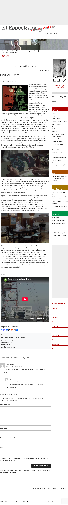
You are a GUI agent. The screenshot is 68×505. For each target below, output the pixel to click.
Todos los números (55, 51)
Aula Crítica (11, 51)
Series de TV (56, 322)
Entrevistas (55, 326)
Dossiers (54, 340)
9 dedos (54, 113)
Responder (9, 373)
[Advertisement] (34, 12)
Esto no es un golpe (57, 124)
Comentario (5, 404)
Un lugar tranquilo (57, 160)
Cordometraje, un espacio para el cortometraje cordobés (59, 178)
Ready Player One (57, 152)
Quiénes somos (43, 51)
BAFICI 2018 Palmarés (58, 223)
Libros (18, 51)
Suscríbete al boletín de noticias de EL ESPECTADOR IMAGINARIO (59, 234)
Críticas (54, 308)
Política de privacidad (29, 51)
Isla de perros (56, 131)
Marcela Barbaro (45, 70)
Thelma (54, 155)
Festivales (55, 317)
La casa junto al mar (57, 139)
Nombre (3, 428)
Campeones (55, 116)
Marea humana (56, 147)
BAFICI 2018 (55, 218)
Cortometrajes (56, 344)
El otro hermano (56, 118)
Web (1, 447)
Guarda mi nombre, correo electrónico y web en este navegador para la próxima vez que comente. (24, 459)
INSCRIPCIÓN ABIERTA (59, 87)
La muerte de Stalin (57, 141)
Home (4, 51)
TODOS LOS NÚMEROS (59, 304)
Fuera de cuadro (56, 335)
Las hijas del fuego (57, 144)
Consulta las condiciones (60, 93)
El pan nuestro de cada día (59, 121)
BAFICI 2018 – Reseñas (59, 220)
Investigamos (56, 313)
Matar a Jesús (56, 149)
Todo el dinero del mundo (59, 157)
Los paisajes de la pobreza (59, 206)
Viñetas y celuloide (57, 349)
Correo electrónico (7, 438)
